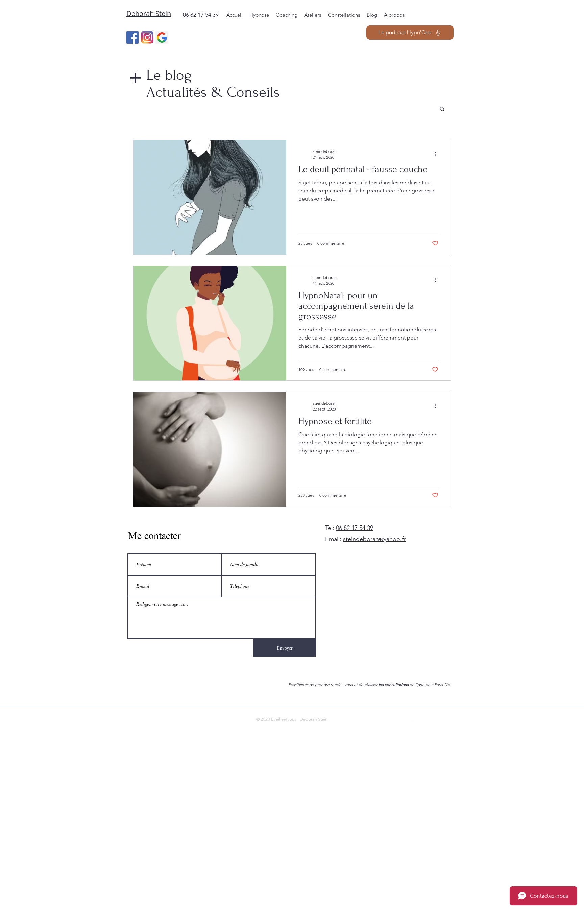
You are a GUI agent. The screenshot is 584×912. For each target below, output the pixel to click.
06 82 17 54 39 (354, 528)
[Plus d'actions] (437, 154)
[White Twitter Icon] (425, 720)
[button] (442, 109)
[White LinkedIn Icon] (438, 720)
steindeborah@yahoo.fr (374, 539)
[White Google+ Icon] (450, 720)
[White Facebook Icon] (413, 720)
